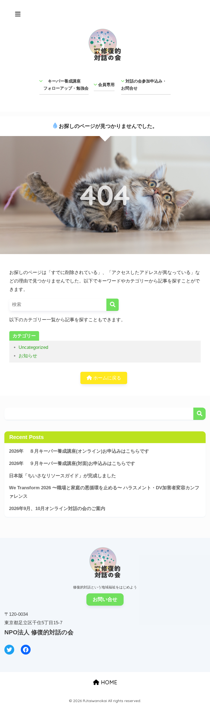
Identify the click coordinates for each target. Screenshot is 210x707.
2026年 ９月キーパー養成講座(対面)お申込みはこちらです (72, 463)
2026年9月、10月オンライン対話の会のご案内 (57, 508)
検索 (199, 414)
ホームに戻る (106, 378)
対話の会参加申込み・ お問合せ (146, 84)
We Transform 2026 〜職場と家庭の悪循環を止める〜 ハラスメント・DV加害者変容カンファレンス (104, 492)
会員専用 (106, 84)
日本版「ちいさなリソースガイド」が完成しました (62, 475)
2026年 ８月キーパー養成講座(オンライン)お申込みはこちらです (79, 451)
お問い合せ (105, 599)
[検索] (112, 305)
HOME (108, 682)
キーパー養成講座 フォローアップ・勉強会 (64, 84)
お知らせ (28, 355)
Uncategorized (33, 347)
